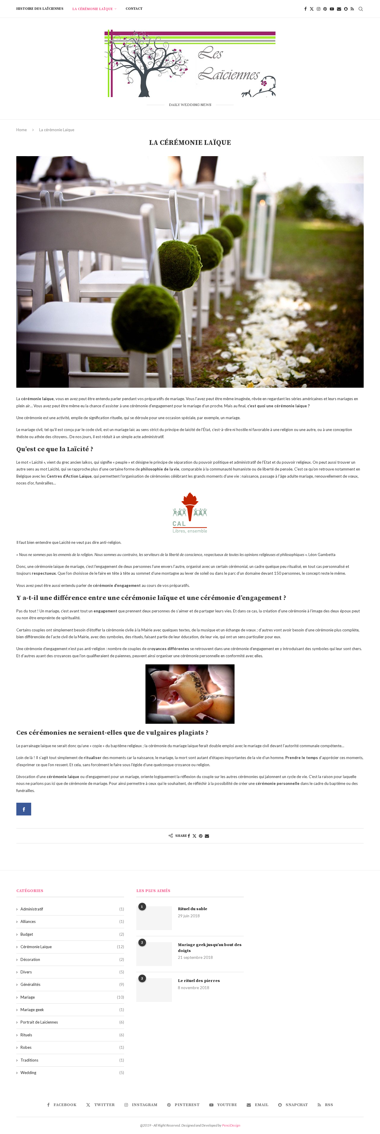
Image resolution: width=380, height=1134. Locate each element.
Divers (72, 972)
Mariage (72, 997)
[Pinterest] (325, 9)
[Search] (361, 9)
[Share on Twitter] (194, 835)
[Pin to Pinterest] (200, 835)
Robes (72, 1047)
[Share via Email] (207, 835)
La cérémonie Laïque (92, 9)
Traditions (72, 1060)
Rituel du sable (192, 909)
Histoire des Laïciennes (40, 9)
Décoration (72, 959)
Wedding (72, 1072)
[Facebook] (305, 9)
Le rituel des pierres (199, 980)
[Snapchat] (346, 9)
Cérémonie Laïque (72, 946)
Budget (72, 934)
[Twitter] (312, 9)
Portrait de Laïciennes (72, 1022)
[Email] (339, 9)
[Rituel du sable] (154, 918)
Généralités (72, 984)
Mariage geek (72, 1009)
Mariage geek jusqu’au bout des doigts (210, 948)
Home (21, 129)
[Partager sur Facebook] (23, 809)
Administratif (72, 909)
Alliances (72, 921)
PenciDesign (231, 1125)
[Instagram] (318, 9)
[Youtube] (332, 9)
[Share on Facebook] (189, 835)
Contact (134, 9)
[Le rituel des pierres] (154, 990)
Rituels (72, 1034)
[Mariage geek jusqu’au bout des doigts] (154, 954)
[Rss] (352, 9)
